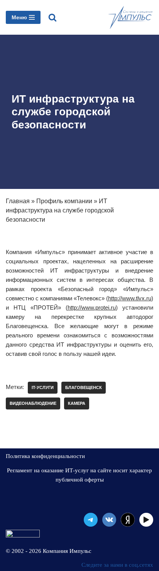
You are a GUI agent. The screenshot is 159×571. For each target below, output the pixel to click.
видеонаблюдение (33, 403)
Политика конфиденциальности (45, 456)
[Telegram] (91, 520)
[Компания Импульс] (130, 17)
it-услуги (43, 387)
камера (76, 403)
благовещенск (83, 387)
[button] (52, 17)
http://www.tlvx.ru (129, 298)
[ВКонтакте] (109, 520)
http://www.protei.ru (92, 307)
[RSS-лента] (128, 520)
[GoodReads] (146, 520)
